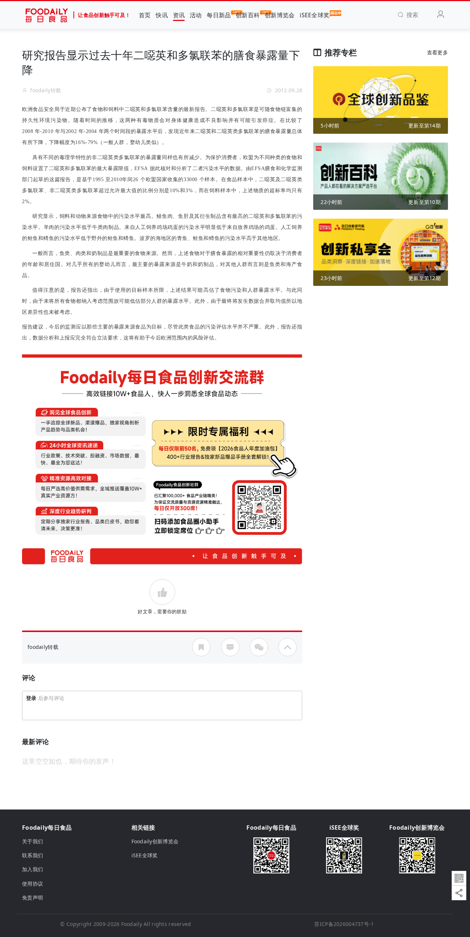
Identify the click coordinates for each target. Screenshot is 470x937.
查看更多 (437, 52)
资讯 (179, 15)
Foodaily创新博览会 (155, 841)
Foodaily (131, 923)
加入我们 (32, 869)
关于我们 (32, 841)
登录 (31, 697)
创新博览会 (279, 15)
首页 (145, 15)
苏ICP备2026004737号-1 (344, 923)
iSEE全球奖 (314, 15)
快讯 (162, 15)
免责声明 (32, 897)
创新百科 (248, 15)
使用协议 (32, 883)
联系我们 (32, 855)
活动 (196, 15)
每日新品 (219, 15)
